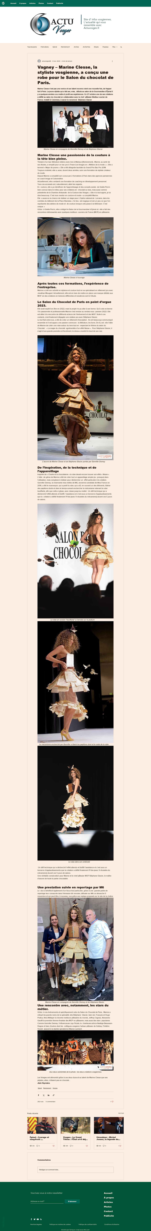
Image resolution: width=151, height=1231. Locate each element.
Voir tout (121, 1113)
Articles (108, 1202)
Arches (76, 47)
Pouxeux (105, 47)
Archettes (86, 47)
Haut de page (3, 1222)
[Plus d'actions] (112, 61)
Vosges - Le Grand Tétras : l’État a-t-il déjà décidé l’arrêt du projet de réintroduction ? (75, 1138)
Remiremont (65, 47)
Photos (108, 1207)
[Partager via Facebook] (38, 1095)
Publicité (109, 1216)
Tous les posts (32, 47)
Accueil (108, 1193)
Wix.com (87, 1230)
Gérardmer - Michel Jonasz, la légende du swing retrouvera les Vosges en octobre (107, 1138)
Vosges (55, 1088)
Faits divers (45, 47)
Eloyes (96, 47)
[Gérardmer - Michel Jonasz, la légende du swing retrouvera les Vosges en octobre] (109, 1125)
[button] (121, 47)
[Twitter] (34, 1219)
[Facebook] (31, 1219)
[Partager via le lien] (54, 1095)
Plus (113, 47)
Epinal (55, 47)
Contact (108, 1211)
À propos (109, 1197)
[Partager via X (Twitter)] (43, 1095)
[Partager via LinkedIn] (49, 1095)
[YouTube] (38, 1219)
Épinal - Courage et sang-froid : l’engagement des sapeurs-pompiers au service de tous (40, 1138)
